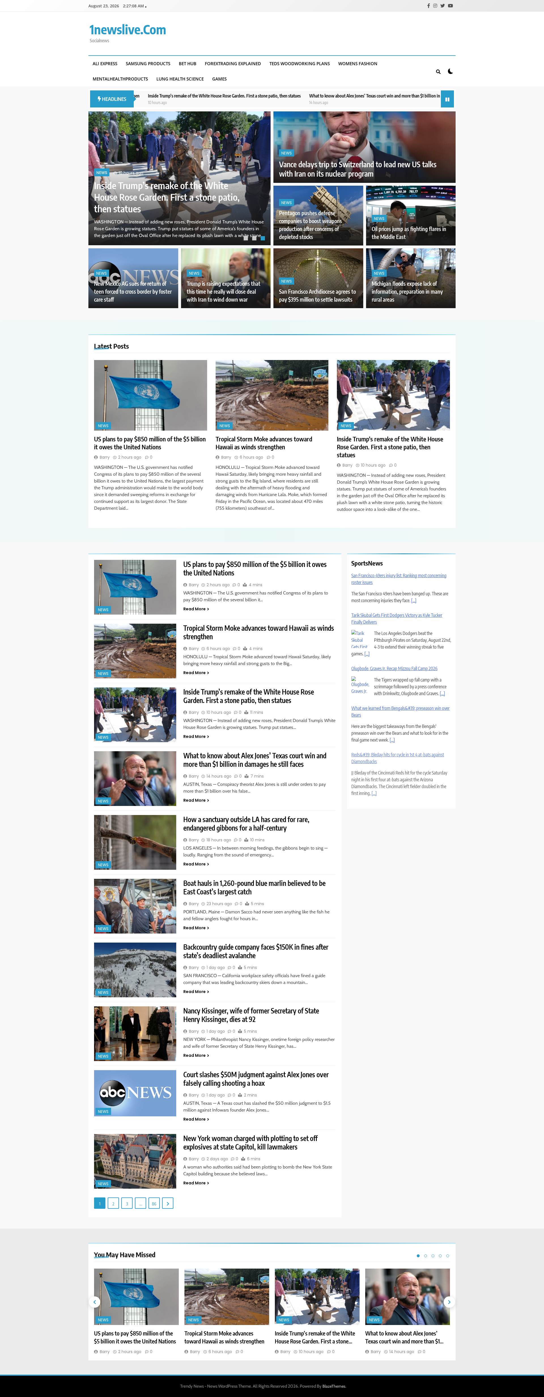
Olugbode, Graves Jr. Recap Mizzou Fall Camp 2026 (394, 662)
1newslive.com (128, 29)
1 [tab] (246, 239)
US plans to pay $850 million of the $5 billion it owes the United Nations (165, 202)
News (101, 184)
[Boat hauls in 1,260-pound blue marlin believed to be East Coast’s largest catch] (135, 906)
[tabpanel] (179, 178)
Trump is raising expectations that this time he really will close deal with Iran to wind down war (223, 291)
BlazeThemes (333, 1386)
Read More (194, 609)
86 (154, 1203)
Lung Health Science (180, 79)
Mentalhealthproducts (120, 79)
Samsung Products (148, 63)
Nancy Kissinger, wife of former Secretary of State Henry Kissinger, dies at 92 (251, 1014)
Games (219, 79)
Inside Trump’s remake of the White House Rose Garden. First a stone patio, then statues (390, 447)
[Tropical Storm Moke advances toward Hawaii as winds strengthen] (272, 395)
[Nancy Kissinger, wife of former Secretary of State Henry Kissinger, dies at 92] (135, 1033)
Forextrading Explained (233, 63)
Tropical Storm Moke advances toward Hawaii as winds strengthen (264, 443)
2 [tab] (255, 239)
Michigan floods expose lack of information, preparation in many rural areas (407, 291)
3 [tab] (263, 239)
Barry (105, 457)
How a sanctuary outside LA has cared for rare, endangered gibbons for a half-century (246, 823)
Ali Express (105, 63)
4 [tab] (440, 1255)
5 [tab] (447, 1255)
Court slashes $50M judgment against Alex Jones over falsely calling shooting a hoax (256, 1078)
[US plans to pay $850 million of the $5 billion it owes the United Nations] (150, 395)
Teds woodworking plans (299, 63)
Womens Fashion (357, 63)
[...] (413, 594)
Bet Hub (187, 63)
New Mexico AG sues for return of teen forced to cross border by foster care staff (133, 291)
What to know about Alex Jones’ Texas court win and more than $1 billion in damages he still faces (299, 95)
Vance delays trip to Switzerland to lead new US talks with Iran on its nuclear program (357, 169)
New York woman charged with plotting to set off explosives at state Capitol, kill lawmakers (250, 1142)
